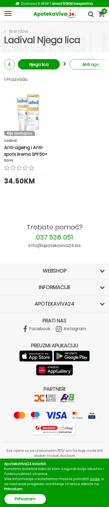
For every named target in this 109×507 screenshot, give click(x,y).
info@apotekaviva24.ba (54, 245)
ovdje (95, 478)
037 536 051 (54, 237)
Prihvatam (25, 499)
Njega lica (39, 64)
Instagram (74, 328)
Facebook (39, 328)
